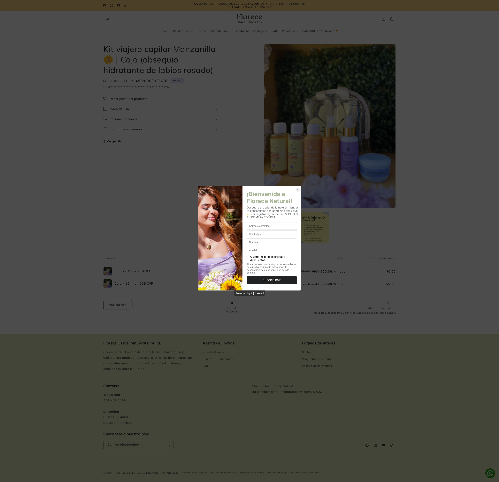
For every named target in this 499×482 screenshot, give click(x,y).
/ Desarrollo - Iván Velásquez (161, 473)
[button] (107, 18)
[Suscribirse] (169, 444)
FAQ (205, 366)
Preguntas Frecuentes (318, 359)
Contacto (308, 352)
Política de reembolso (223, 472)
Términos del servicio (252, 472)
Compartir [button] (114, 141)
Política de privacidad (317, 366)
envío (348, 312)
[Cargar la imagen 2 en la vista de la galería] (313, 227)
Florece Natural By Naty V (128, 473)
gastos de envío (118, 86)
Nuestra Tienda (213, 352)
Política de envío (277, 472)
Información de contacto (305, 472)
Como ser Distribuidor (218, 359)
